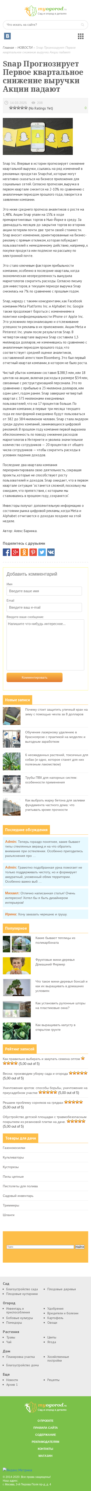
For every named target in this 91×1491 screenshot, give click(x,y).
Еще (6, 1374)
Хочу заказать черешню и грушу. (42, 914)
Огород (9, 1303)
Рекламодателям (45, 1441)
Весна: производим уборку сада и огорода (35, 1073)
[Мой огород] (45, 15)
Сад (6, 1283)
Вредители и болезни (62, 1313)
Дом (6, 1351)
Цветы (51, 1337)
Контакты (45, 1449)
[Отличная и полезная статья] (26, 107)
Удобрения (55, 1308)
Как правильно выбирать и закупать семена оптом (41, 1059)
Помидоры (14, 1322)
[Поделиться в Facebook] (6, 552)
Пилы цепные (13, 1176)
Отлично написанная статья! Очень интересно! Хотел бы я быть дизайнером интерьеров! (40, 897)
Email (10, 600)
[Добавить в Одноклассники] (24, 552)
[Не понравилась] (11, 107)
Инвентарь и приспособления (18, 1310)
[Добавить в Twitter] (42, 552)
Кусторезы (11, 1167)
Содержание (45, 1434)
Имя (9, 584)
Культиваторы (13, 1157)
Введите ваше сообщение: (25, 617)
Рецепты (53, 1380)
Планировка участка (20, 1357)
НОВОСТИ (25, 47)
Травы (10, 1337)
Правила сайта (45, 1427)
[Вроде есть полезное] (15, 107)
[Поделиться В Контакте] (51, 552)
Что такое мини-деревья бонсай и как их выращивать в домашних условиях (61, 986)
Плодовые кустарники (22, 1294)
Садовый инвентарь (18, 1196)
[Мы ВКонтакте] (7, 36)
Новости (12, 1380)
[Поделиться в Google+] (15, 552)
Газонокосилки (14, 1148)
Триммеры (11, 1205)
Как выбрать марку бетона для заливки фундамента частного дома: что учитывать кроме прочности (55, 804)
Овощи (52, 1322)
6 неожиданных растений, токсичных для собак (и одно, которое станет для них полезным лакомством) (56, 759)
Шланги (8, 1215)
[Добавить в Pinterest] (33, 552)
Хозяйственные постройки (58, 1359)
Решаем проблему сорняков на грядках (33, 1102)
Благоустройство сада (22, 1289)
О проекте (45, 1420)
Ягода (51, 1342)
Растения (11, 1332)
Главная (8, 47)
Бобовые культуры (19, 1318)
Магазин (45, 1456)
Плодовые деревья (61, 1289)
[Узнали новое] (22, 107)
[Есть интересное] (18, 107)
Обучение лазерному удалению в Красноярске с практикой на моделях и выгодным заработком (55, 736)
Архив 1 (12, 1384)
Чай (8, 1342)
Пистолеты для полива (20, 1186)
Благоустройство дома (22, 1365)
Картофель (55, 1318)
